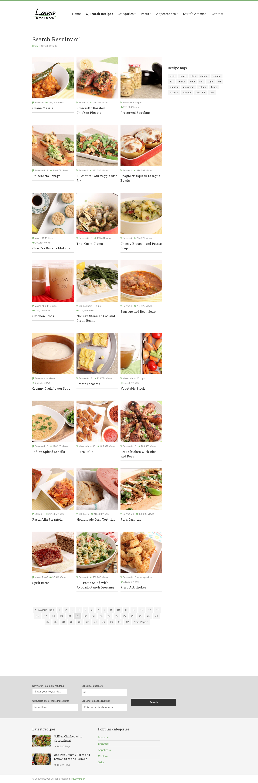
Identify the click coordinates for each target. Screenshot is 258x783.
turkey (214, 87)
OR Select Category (92, 686)
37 (87, 621)
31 (156, 615)
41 (119, 621)
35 (71, 621)
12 (133, 609)
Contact (217, 14)
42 (127, 621)
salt (201, 81)
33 (55, 621)
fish (171, 81)
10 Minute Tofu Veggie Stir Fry (96, 178)
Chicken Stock (43, 316)
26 (116, 615)
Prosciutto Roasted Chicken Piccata (90, 110)
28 (132, 615)
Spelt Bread (41, 583)
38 (95, 621)
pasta (172, 76)
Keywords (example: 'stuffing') (48, 686)
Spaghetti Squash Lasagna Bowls (140, 178)
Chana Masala (42, 108)
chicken (217, 76)
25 (108, 615)
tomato (181, 81)
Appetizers (104, 749)
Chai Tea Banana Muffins (51, 248)
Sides (101, 762)
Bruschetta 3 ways (46, 176)
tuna (211, 92)
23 (93, 615)
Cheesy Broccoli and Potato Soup (141, 246)
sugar (211, 81)
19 (61, 615)
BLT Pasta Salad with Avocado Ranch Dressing (95, 585)
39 (103, 621)
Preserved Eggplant (135, 113)
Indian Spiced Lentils (48, 452)
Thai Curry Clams (89, 244)
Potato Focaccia (88, 384)
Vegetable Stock (133, 388)
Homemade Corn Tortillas (95, 519)
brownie (174, 92)
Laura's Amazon (195, 14)
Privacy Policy (78, 779)
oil (219, 81)
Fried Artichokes (133, 587)
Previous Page (45, 609)
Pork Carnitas (131, 519)
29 (140, 615)
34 (63, 621)
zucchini (200, 92)
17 (45, 615)
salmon (202, 87)
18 (53, 615)
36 (79, 621)
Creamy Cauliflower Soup (51, 388)
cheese (204, 76)
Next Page (140, 621)
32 (47, 621)
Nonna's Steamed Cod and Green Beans (95, 318)
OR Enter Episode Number (96, 701)
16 (37, 615)
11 (126, 609)
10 (118, 609)
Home (76, 14)
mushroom (188, 87)
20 (69, 615)
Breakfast (103, 743)
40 (111, 621)
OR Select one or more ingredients (50, 701)
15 (157, 609)
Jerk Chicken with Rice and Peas (138, 454)
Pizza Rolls (84, 452)
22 (85, 615)
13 (141, 609)
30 (148, 615)
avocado (187, 92)
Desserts (103, 737)
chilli (193, 76)
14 (149, 609)
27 (124, 615)
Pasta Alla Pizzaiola (47, 519)
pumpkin (174, 87)
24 (101, 615)
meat (192, 81)
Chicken (103, 756)
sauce (183, 76)
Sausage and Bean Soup (138, 311)
